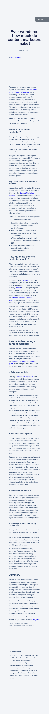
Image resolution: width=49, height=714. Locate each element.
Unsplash (35, 619)
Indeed (18, 288)
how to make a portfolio (24, 377)
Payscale (25, 280)
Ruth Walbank (16, 57)
